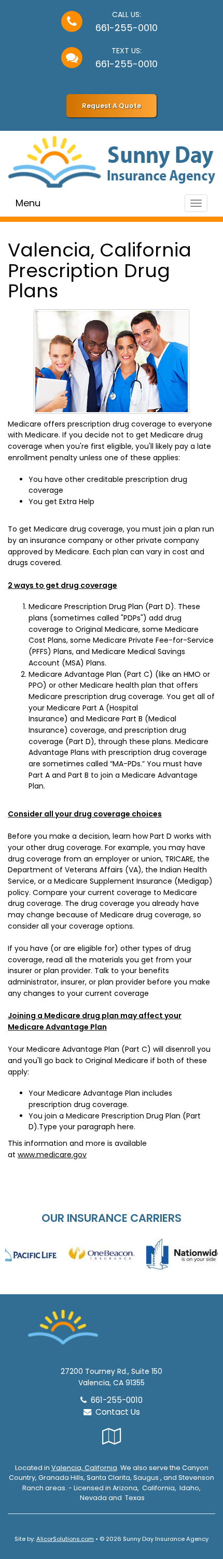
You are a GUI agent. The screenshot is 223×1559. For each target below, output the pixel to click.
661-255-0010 (126, 27)
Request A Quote (111, 105)
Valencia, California (84, 1467)
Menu (28, 202)
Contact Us (115, 1411)
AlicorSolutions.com (65, 1539)
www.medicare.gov (52, 1154)
